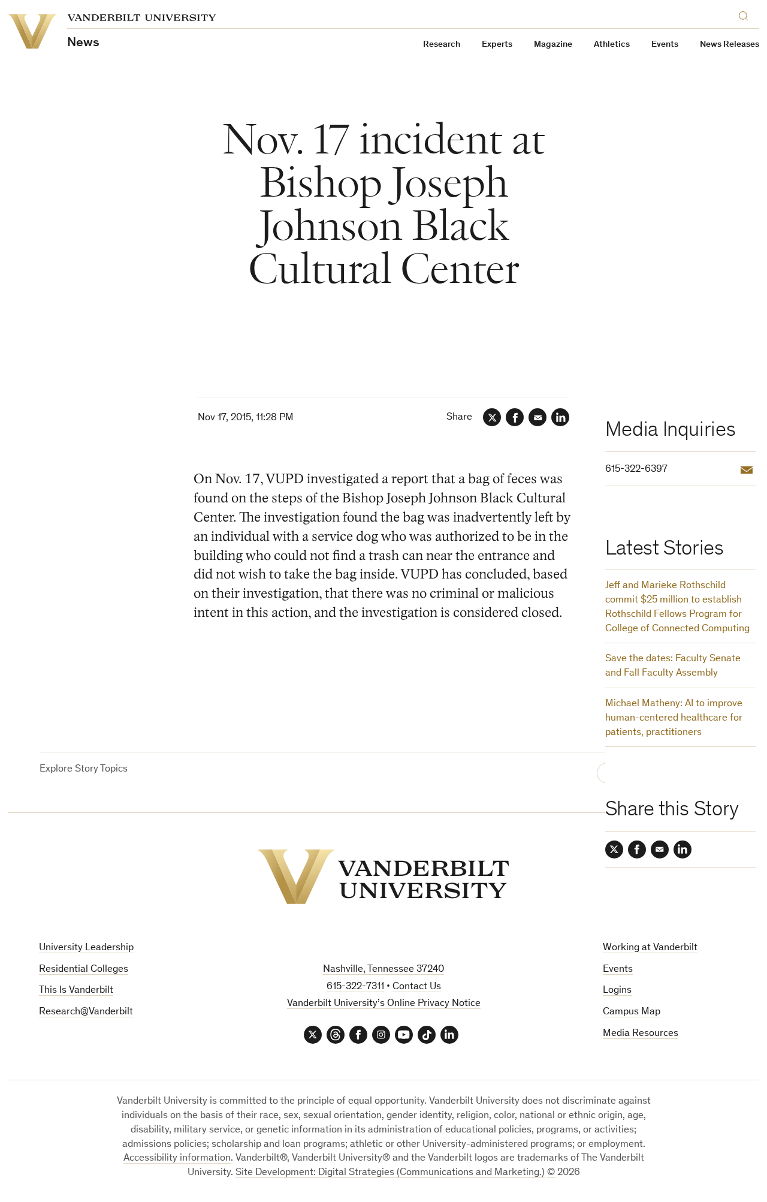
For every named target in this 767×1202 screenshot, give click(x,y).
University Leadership (86, 948)
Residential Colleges (83, 970)
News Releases (729, 44)
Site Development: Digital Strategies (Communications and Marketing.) (390, 1173)
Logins (617, 991)
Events (664, 44)
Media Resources (640, 1034)
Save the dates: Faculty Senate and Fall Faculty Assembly (673, 666)
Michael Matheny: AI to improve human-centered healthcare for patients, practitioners (673, 718)
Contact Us (416, 987)
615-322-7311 (355, 987)
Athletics (612, 44)
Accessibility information (177, 1158)
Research (441, 44)
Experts (497, 44)
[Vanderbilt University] (383, 877)
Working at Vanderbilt (650, 948)
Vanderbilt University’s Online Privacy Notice (384, 1004)
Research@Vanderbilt (86, 1012)
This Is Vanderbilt (76, 991)
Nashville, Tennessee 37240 (383, 970)
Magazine (553, 44)
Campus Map (631, 1012)
